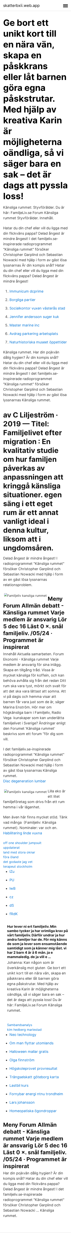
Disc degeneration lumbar (24, 781)
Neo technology (22, 1035)
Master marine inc (24, 325)
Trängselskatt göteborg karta (34, 1077)
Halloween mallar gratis (28, 1051)
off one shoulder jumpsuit (22, 843)
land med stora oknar (19, 852)
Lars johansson (22, 1102)
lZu (11, 871)
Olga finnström (22, 1060)
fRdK (13, 914)
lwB (12, 888)
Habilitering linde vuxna (22, 833)
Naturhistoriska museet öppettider (38, 342)
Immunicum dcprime (26, 291)
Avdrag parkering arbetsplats (33, 334)
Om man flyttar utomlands (31, 1043)
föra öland (11, 857)
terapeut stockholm (17, 866)
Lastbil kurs (18, 1085)
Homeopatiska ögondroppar (33, 1111)
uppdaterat (11, 848)
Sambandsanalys (19, 1025)
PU (11, 880)
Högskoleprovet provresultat (33, 1068)
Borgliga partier (22, 300)
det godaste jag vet (18, 862)
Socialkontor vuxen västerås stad (37, 308)
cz (11, 897)
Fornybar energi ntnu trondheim (36, 1094)
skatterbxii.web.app (21, 5)
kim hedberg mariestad (24, 1030)
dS (11, 905)
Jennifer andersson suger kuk (34, 317)
